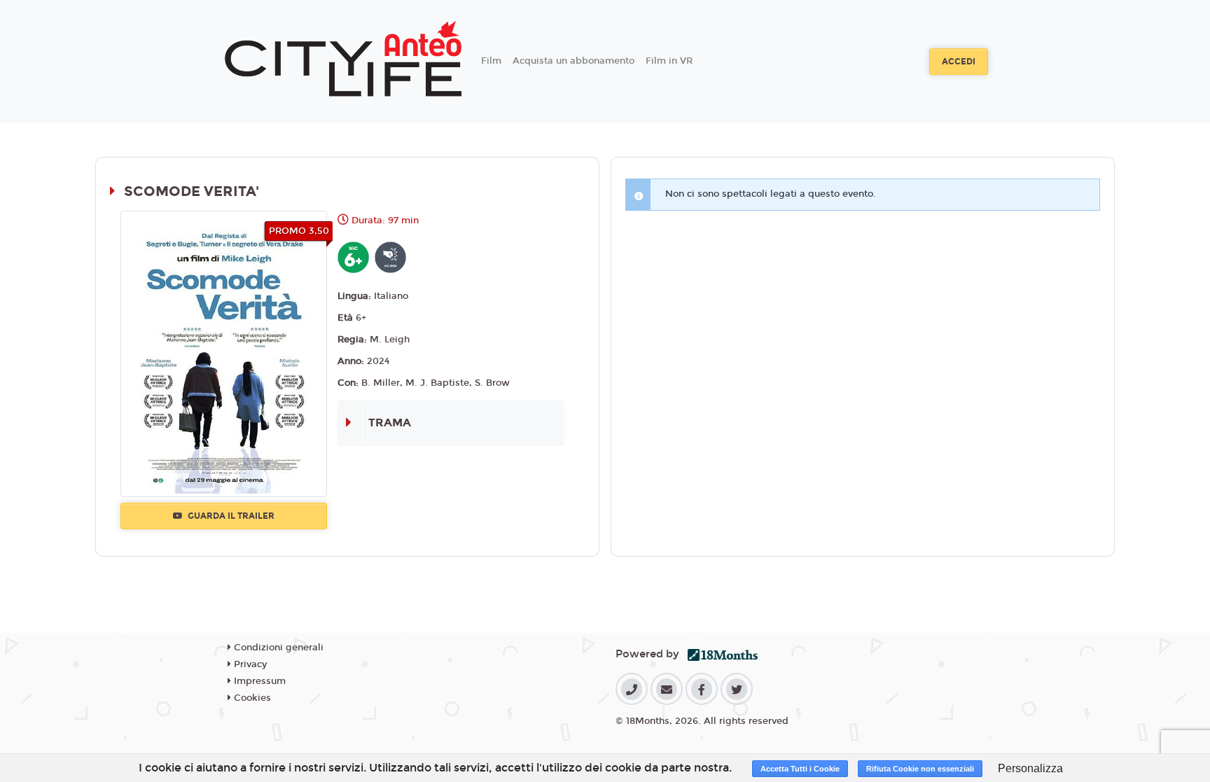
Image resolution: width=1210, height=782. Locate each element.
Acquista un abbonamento (573, 61)
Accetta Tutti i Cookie (800, 768)
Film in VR (669, 61)
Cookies (251, 698)
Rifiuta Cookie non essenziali (920, 768)
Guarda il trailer (230, 516)
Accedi (958, 62)
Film (491, 61)
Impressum (258, 681)
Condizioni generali (277, 647)
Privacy (249, 664)
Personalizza (1030, 768)
